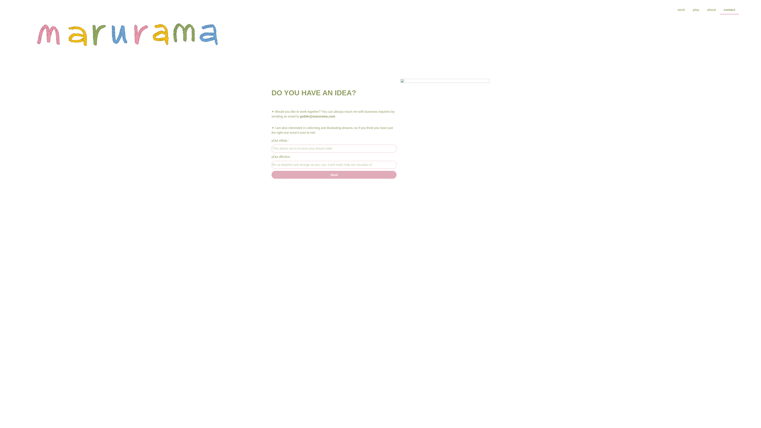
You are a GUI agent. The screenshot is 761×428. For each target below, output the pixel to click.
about (711, 9)
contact (729, 9)
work (681, 9)
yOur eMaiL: (280, 140)
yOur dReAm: (281, 157)
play (696, 9)
